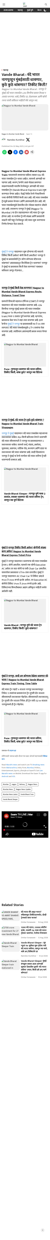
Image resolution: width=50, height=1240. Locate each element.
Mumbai (30, 767)
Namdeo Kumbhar (16, 140)
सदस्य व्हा (12, 750)
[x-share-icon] (10, 154)
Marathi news (11, 764)
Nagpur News (32, 784)
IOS (13, 776)
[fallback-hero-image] (11, 916)
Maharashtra (11, 767)
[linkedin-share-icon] (21, 154)
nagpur (14, 784)
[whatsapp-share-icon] (4, 154)
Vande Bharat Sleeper (10, 799)
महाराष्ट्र (20, 10)
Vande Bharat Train (27, 794)
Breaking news (38, 764)
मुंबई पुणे (30, 10)
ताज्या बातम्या (8, 10)
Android (5, 776)
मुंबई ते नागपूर (8, 252)
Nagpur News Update (23, 789)
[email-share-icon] (26, 154)
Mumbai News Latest (10, 794)
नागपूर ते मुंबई (8, 433)
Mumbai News (8, 789)
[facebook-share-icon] (15, 154)
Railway (22, 784)
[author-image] (4, 140)
